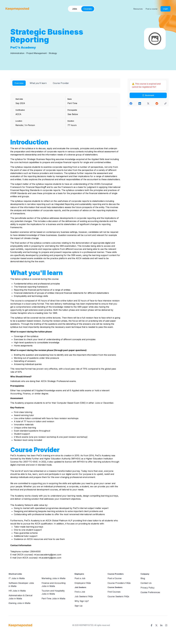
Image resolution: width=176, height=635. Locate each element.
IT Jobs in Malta (17, 578)
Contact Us (146, 583)
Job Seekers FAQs (84, 596)
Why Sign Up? (82, 601)
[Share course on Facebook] (131, 103)
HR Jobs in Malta (17, 590)
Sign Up (78, 605)
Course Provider (61, 83)
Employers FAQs (83, 583)
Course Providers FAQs (119, 583)
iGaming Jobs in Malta (19, 603)
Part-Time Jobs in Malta (53, 598)
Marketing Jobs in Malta (53, 578)
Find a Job (80, 591)
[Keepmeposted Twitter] (156, 625)
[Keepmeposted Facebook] (151, 625)
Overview (19, 83)
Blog (143, 578)
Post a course (151, 9)
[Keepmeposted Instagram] (166, 625)
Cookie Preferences (150, 592)
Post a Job (80, 578)
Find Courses (114, 591)
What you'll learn (38, 83)
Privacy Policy (147, 587)
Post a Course (114, 578)
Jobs (74, 8)
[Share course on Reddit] (157, 103)
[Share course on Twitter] (148, 103)
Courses (87, 8)
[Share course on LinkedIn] (139, 103)
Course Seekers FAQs (118, 596)
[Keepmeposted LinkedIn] (161, 625)
